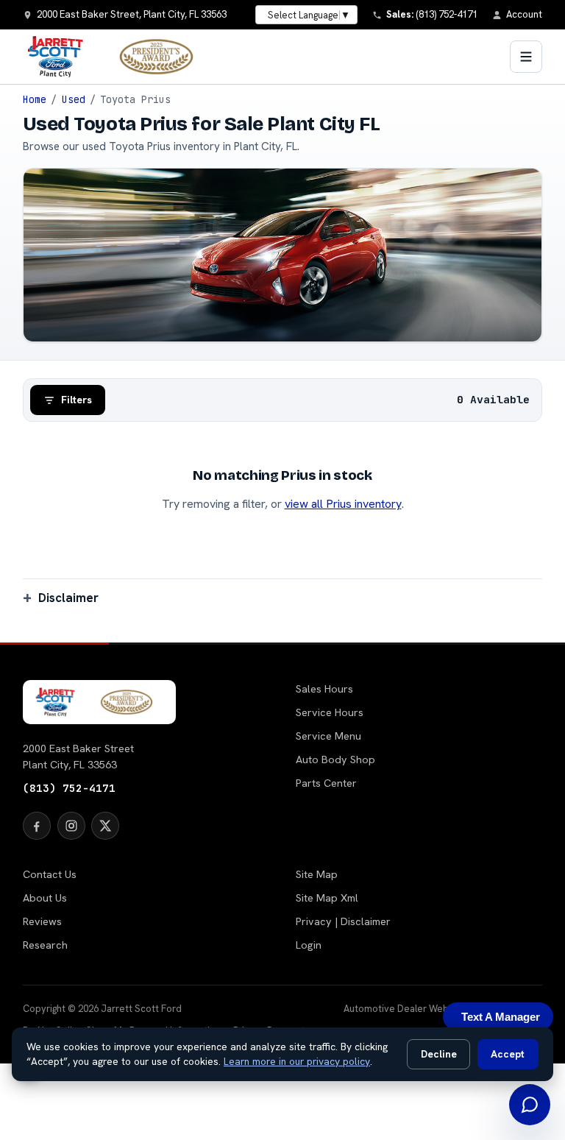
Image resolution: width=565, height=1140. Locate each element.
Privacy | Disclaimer (343, 921)
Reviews (42, 921)
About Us (45, 897)
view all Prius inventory (343, 503)
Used (73, 99)
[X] (105, 826)
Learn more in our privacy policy (297, 1061)
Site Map (317, 874)
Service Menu (328, 736)
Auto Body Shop (335, 759)
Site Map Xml (327, 897)
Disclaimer (68, 598)
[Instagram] (71, 826)
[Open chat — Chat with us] (529, 1104)
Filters (76, 399)
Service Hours (329, 712)
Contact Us (50, 874)
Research (45, 945)
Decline (439, 1054)
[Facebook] (37, 826)
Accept (508, 1054)
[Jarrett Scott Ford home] (118, 57)
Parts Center (326, 783)
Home (34, 99)
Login (308, 945)
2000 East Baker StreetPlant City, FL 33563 (78, 756)
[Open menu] (526, 56)
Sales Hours (324, 688)
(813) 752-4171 (69, 788)
